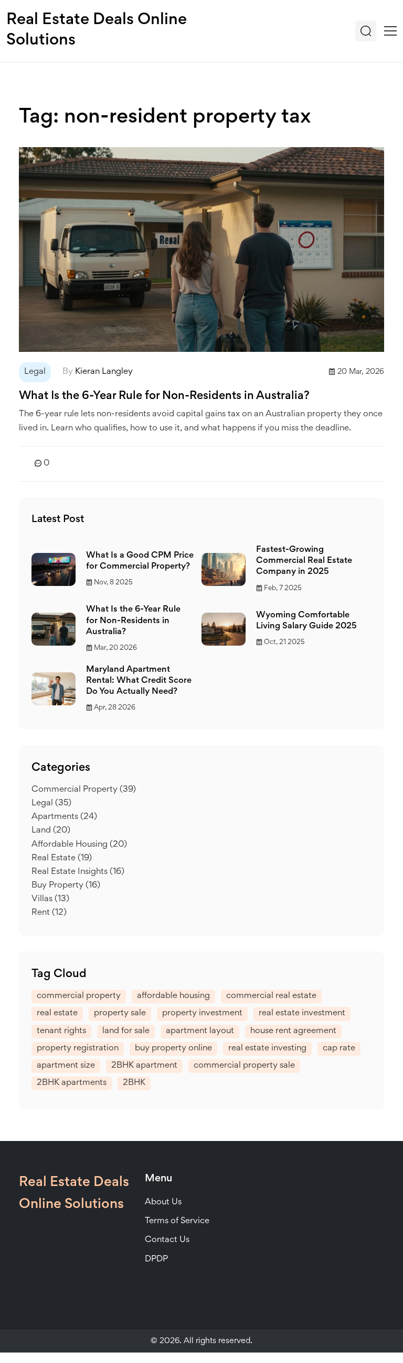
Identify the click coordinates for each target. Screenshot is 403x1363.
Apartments (64, 817)
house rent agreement (293, 1031)
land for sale (126, 1031)
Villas (50, 899)
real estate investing (267, 1048)
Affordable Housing (79, 845)
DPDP (156, 1260)
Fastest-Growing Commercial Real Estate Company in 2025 (304, 561)
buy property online (173, 1048)
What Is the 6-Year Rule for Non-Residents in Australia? (164, 396)
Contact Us (167, 1240)
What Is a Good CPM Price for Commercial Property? (140, 561)
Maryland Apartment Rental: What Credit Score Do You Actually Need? (139, 681)
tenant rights (61, 1031)
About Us (163, 1202)
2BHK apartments (72, 1083)
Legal (35, 372)
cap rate (339, 1048)
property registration (78, 1048)
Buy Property (65, 886)
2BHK (134, 1083)
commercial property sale (244, 1066)
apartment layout (200, 1031)
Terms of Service (177, 1221)
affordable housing (173, 996)
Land (50, 831)
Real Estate (61, 858)
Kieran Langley (104, 372)
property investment (202, 1013)
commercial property (79, 996)
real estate (57, 1013)
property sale (120, 1013)
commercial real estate (271, 996)
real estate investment (302, 1013)
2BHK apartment (144, 1066)
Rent (49, 913)
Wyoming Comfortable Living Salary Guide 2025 (306, 621)
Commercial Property (83, 790)
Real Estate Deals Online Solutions (96, 30)
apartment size (66, 1066)
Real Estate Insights (77, 872)
